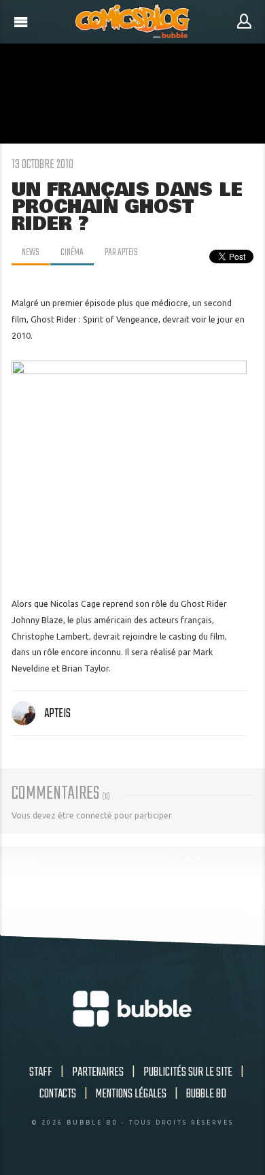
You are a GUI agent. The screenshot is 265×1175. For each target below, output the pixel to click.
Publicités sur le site (187, 1072)
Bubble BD (206, 1094)
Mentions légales (131, 1094)
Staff (40, 1072)
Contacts (57, 1094)
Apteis (57, 714)
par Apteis (121, 252)
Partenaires (98, 1072)
